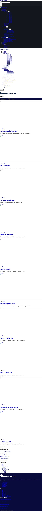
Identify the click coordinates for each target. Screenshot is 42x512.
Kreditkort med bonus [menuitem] (8, 41)
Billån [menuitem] (5, 25)
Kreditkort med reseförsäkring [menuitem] (10, 39)
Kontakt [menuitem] (5, 47)
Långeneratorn (5, 482)
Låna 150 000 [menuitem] (9, 14)
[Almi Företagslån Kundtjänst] (21, 126)
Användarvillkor (5, 495)
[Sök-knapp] (1, 4)
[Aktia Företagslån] (21, 264)
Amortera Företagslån (7, 234)
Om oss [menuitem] (5, 46)
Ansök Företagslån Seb (7, 200)
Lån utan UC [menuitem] (6, 29)
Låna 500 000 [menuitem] (9, 19)
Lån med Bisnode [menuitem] (10, 30)
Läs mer (1, 135)
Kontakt (3, 492)
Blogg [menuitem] (3, 43)
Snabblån (4, 486)
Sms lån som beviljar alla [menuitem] (9, 36)
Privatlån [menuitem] (4, 10)
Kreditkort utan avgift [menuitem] (8, 40)
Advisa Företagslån (6, 372)
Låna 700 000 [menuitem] (9, 21)
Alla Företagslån (5, 165)
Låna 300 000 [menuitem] (9, 17)
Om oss (3, 491)
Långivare (4, 470)
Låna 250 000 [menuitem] (9, 16)
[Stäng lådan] (1, 6)
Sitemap (4, 493)
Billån (3, 464)
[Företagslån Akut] (21, 437)
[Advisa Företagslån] (21, 368)
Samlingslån (4, 485)
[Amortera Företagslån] (21, 230)
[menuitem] (6, 10)
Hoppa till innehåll (3, 0)
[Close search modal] (1, 1)
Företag (3, 128)
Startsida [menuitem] (4, 9)
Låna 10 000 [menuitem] (9, 12)
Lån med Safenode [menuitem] (10, 32)
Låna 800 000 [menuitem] (9, 22)
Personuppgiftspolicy (6, 496)
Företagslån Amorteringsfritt (9, 407)
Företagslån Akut (5, 441)
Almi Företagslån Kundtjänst (9, 131)
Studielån (4, 472)
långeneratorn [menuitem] (7, 45)
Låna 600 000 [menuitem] (9, 20)
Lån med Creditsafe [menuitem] (10, 31)
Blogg (3, 490)
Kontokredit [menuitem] (6, 35)
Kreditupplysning (5, 469)
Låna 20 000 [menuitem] (9, 13)
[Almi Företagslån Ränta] (21, 299)
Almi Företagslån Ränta (7, 303)
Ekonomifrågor (5, 466)
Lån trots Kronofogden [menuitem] (8, 34)
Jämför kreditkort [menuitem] (7, 38)
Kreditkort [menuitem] (4, 37)
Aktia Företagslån (5, 269)
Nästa (1, 447)
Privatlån (4, 471)
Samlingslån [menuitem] (6, 23)
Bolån (3, 465)
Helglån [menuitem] (5, 33)
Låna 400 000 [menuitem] (9, 18)
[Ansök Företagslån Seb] (21, 195)
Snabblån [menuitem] (4, 26)
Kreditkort (4, 468)
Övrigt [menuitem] (3, 44)
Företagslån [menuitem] (4, 42)
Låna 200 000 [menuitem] (9, 15)
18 (4, 446)
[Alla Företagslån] (21, 161)
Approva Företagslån (6, 338)
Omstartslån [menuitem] (6, 24)
